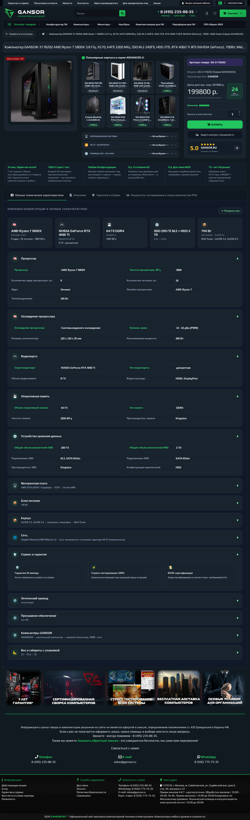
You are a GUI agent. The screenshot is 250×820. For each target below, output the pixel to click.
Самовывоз (84, 795)
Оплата (81, 788)
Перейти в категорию (21, 34)
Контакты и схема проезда (18, 795)
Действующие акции (14, 785)
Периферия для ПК (183, 24)
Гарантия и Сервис (108, 195)
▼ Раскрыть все (230, 211)
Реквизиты (8, 799)
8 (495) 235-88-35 (145, 736)
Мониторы (104, 24)
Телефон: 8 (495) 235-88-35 (135, 785)
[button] (178, 12)
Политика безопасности (91, 792)
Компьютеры (81, 24)
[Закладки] (215, 13)
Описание (79, 195)
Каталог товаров (25, 24)
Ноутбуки (124, 24)
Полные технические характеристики (39, 195)
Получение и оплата (45, 3)
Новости (67, 3)
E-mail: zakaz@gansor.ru (132, 792)
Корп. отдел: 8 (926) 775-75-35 (136, 795)
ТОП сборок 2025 (213, 24)
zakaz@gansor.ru (125, 762)
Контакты (83, 3)
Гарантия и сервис (18, 3)
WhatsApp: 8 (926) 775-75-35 (135, 788)
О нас (5, 788)
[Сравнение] (206, 13)
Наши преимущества (106, 3)
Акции (157, 3)
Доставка (82, 785)
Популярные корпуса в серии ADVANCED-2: (115, 57)
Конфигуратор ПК (56, 24)
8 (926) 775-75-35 (206, 762)
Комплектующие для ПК (150, 24)
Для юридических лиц (135, 3)
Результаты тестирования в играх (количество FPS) (164, 195)
